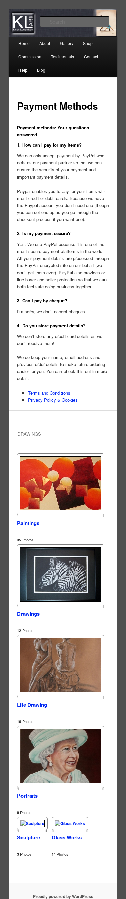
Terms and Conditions (49, 393)
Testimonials (62, 56)
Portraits (27, 795)
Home (24, 43)
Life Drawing (32, 704)
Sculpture (28, 837)
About (44, 43)
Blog (41, 70)
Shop (88, 43)
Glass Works (67, 837)
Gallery (66, 43)
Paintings (28, 523)
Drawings (28, 613)
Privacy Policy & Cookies (53, 400)
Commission (29, 56)
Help (22, 70)
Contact (91, 56)
